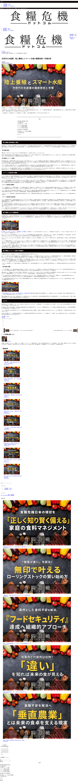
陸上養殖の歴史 (20, 122)
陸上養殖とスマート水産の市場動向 (24, 131)
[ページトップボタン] (0, 759)
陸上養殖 (3, 317)
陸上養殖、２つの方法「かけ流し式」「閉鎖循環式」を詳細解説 (14, 231)
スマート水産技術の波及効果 (23, 127)
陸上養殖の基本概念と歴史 (23, 121)
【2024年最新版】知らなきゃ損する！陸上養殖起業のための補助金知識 (15, 293)
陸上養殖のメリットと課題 (22, 123)
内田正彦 (9, 341)
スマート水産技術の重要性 (22, 126)
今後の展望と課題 (21, 132)
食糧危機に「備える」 (6, 62)
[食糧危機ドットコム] (39, 24)
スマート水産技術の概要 (22, 125)
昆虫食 (4, 495)
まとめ (19, 134)
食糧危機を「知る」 (8, 489)
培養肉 (2, 495)
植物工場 (6, 495)
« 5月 (2, 754)
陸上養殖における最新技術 (23, 129)
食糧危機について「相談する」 (9, 6)
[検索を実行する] (11, 483)
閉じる (1, 761)
